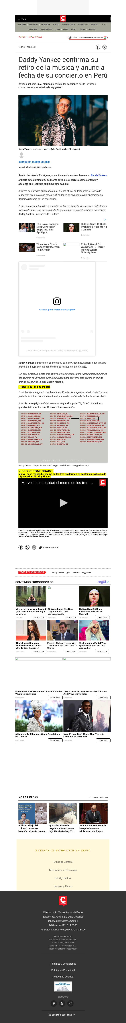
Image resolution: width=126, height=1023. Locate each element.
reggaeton (86, 572)
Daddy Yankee (58, 572)
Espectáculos (26, 47)
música (76, 572)
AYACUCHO (33, 25)
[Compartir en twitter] (104, 47)
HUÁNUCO (95, 25)
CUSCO (56, 25)
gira (68, 572)
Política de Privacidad (63, 970)
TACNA (82, 29)
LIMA (58, 29)
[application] (63, 503)
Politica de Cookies (63, 976)
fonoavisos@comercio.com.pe (69, 929)
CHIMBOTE (45, 25)
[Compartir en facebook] (98, 47)
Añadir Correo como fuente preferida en (88, 38)
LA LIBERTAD (33, 29)
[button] (63, 503)
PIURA (65, 29)
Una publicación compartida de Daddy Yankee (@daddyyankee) (57, 350)
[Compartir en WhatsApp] (34, 547)
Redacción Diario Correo (34, 162)
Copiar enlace (50, 547)
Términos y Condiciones (63, 963)
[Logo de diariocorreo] (63, 19)
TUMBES (91, 29)
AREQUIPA (22, 25)
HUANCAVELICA (68, 25)
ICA (103, 25)
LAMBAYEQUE (47, 29)
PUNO (73, 29)
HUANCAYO (83, 25)
